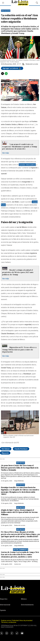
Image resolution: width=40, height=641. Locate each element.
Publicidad (15, 620)
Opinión (3, 610)
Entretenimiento (20, 550)
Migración (5, 453)
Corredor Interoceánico (27, 165)
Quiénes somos (6, 620)
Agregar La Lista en (10, 68)
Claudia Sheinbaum (21, 449)
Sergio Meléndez (19, 481)
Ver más (5, 153)
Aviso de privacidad (26, 620)
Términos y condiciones (8, 622)
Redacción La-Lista (19, 525)
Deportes (21, 463)
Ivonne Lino (17, 564)
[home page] (20, 589)
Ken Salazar (6, 449)
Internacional (5, 10)
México (24, 599)
